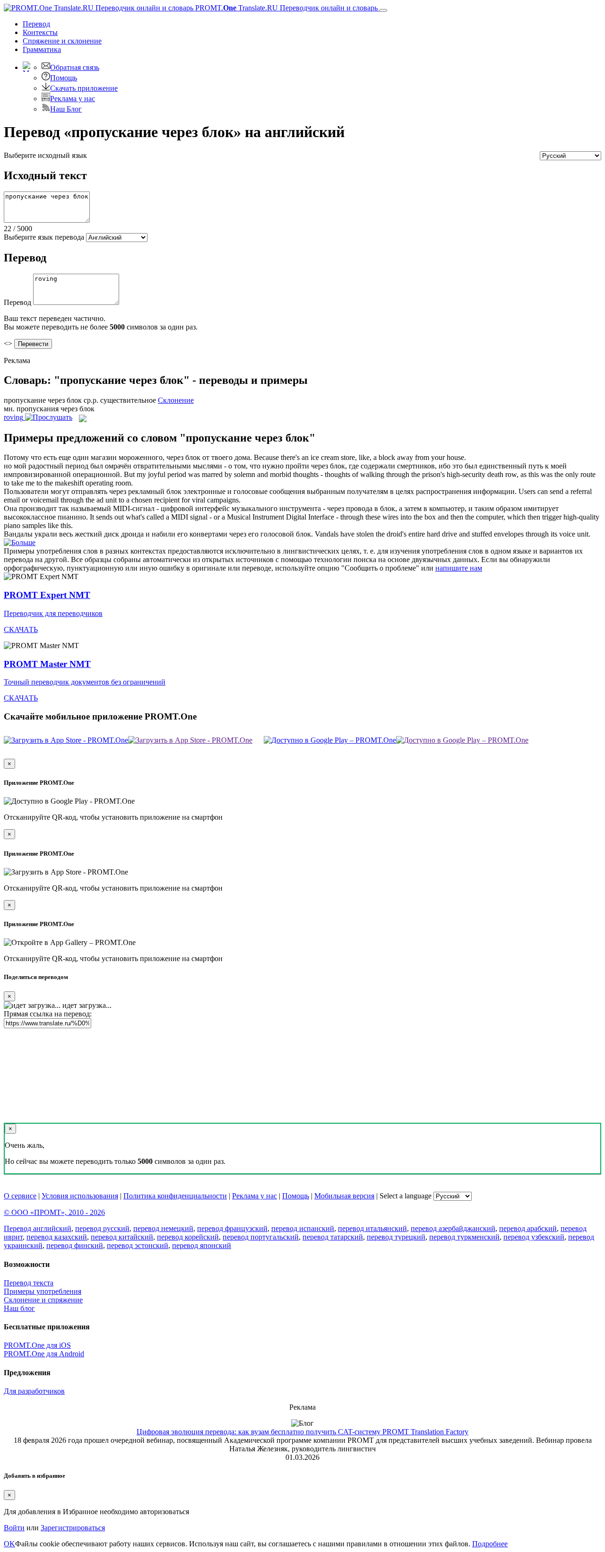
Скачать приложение (84, 88)
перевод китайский (122, 1237)
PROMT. (285, 8)
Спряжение (62, 41)
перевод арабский (528, 1228)
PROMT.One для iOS (37, 1345)
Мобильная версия (344, 1196)
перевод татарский (332, 1237)
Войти (14, 1528)
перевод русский (102, 1228)
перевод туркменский (464, 1237)
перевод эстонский (137, 1245)
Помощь (63, 78)
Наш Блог (66, 109)
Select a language (406, 1196)
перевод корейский (188, 1237)
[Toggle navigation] (383, 10)
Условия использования (80, 1196)
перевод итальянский (372, 1228)
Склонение (176, 400)
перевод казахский (56, 1237)
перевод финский (74, 1245)
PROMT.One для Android (44, 1354)
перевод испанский (302, 1228)
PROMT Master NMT (47, 664)
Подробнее (490, 1544)
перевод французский (232, 1228)
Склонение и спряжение (43, 1300)
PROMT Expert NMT (47, 595)
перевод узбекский (533, 1237)
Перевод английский (37, 1228)
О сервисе (20, 1196)
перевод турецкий (396, 1237)
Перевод (36, 24)
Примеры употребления (42, 1291)
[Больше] (19, 542)
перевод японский (201, 1245)
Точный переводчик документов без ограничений (84, 682)
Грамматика (42, 49)
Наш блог (19, 1308)
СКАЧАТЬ (21, 629)
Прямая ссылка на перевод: (48, 1014)
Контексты (40, 32)
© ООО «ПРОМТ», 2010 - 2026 (54, 1212)
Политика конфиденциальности (175, 1196)
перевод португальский (261, 1237)
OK (9, 1544)
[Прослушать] (48, 417)
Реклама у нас (72, 99)
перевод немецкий (163, 1228)
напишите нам (458, 568)
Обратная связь (74, 67)
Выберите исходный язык (45, 155)
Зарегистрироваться (73, 1528)
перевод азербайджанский (453, 1228)
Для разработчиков (34, 1391)
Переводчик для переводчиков (53, 613)
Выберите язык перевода (44, 237)
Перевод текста (28, 1283)
